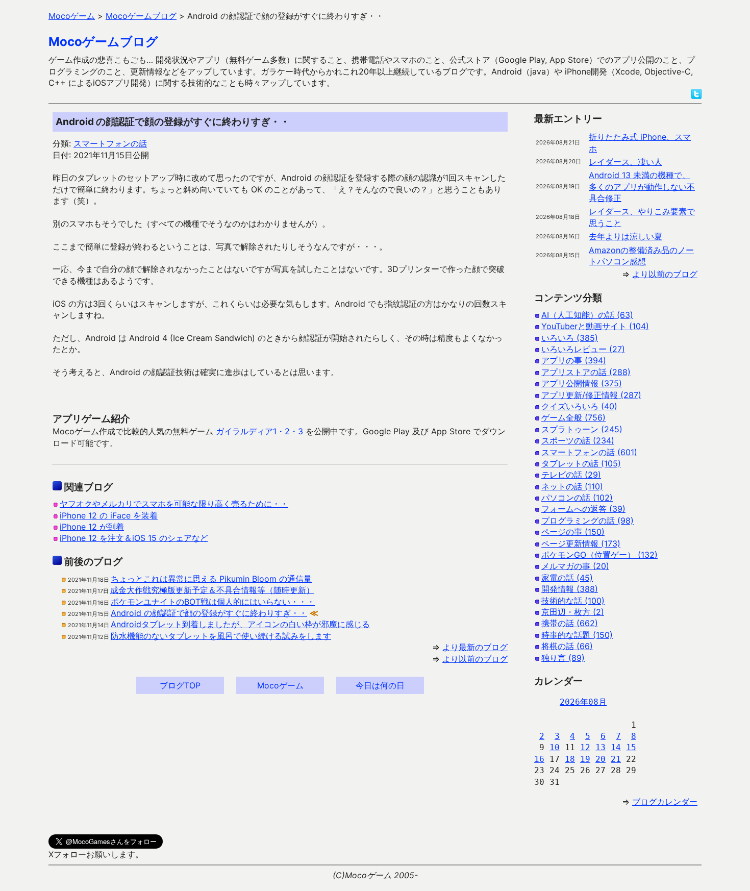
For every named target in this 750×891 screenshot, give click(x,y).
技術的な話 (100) (573, 601)
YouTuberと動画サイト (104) (595, 326)
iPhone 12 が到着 (92, 527)
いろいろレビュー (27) (583, 349)
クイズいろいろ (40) (579, 406)
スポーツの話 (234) (577, 440)
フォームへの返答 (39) (583, 509)
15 (631, 747)
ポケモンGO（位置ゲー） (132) (599, 555)
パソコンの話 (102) (577, 497)
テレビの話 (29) (571, 474)
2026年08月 (583, 702)
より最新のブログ (475, 647)
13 (600, 747)
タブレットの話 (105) (581, 463)
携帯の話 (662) (569, 623)
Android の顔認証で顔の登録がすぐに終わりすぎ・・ (209, 613)
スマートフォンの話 (110, 143)
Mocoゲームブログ (103, 41)
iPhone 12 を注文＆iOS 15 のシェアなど (134, 538)
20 (600, 759)
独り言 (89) (563, 658)
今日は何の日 (380, 685)
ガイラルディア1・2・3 (259, 431)
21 (616, 759)
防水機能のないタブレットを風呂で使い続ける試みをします (221, 636)
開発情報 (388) (569, 589)
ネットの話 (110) (572, 486)
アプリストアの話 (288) (586, 372)
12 (585, 747)
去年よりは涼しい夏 (625, 236)
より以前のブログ (475, 659)
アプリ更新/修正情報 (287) (591, 395)
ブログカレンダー (664, 802)
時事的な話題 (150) (577, 635)
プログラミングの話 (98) (587, 520)
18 (570, 759)
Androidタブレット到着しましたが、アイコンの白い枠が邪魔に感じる (240, 624)
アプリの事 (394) (573, 360)
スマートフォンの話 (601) (589, 452)
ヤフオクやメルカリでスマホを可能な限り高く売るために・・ (174, 504)
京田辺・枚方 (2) (572, 612)
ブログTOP (180, 685)
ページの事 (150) (573, 532)
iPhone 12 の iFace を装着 (109, 515)
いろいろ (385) (569, 338)
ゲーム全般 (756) (573, 417)
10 (554, 747)
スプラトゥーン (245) (581, 429)
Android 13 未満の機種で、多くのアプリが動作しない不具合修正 (642, 186)
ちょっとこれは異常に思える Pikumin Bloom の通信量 (211, 579)
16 (539, 759)
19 (585, 759)
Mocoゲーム (280, 685)
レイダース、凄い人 (625, 162)
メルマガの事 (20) (575, 566)
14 (616, 747)
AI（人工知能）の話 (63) (587, 315)
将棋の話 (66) (567, 646)
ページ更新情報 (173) (580, 543)
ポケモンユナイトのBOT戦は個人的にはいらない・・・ (213, 602)
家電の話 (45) (567, 578)
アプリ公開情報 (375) (581, 383)
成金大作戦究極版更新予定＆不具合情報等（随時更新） (212, 590)
